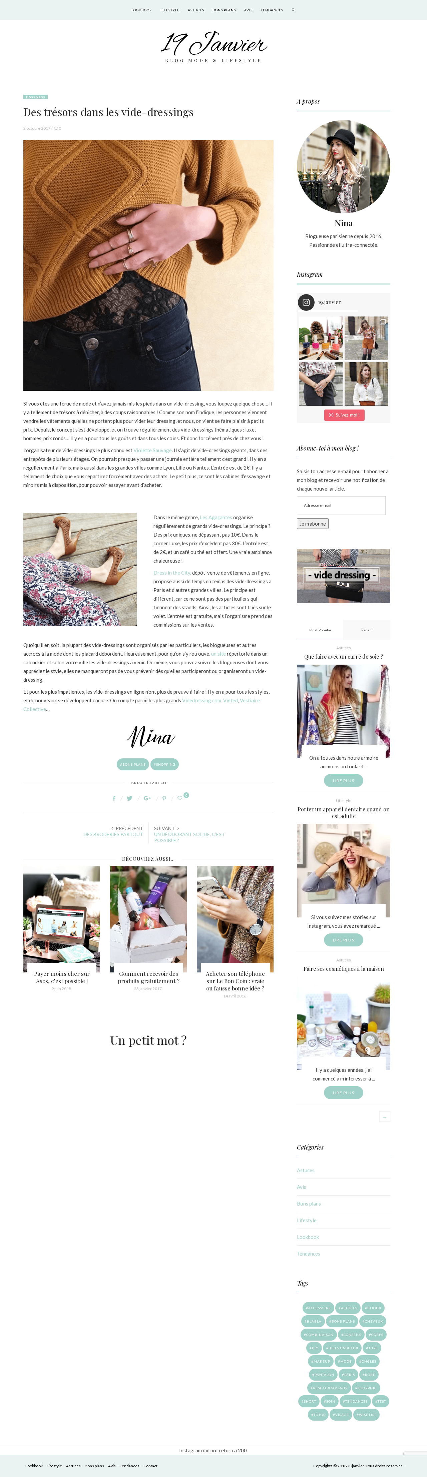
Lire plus (343, 780)
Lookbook (141, 10)
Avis (248, 10)
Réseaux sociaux (330, 1388)
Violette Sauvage (152, 450)
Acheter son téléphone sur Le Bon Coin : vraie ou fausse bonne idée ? (235, 981)
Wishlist (367, 1415)
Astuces (196, 10)
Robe (370, 1375)
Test (382, 1401)
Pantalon (324, 1375)
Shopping (165, 764)
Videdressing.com (201, 700)
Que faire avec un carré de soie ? (343, 656)
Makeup (322, 1361)
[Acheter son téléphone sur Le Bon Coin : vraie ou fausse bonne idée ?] (235, 919)
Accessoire (319, 1308)
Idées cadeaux (343, 1348)
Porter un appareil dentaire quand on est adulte (344, 812)
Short (310, 1401)
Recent (367, 630)
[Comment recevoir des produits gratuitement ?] (148, 919)
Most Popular (320, 630)
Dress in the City (171, 573)
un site (218, 654)
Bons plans (224, 10)
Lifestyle (169, 10)
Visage (342, 1415)
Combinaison (320, 1335)
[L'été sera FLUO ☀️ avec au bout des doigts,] (321, 338)
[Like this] (180, 798)
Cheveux (374, 1321)
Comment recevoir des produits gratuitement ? (148, 977)
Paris (349, 1375)
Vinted (230, 700)
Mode (346, 1361)
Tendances (272, 10)
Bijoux (374, 1308)
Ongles (369, 1361)
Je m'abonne (313, 524)
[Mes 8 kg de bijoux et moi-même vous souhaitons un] (321, 384)
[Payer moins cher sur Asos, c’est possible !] (61, 919)
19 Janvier (213, 45)
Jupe (373, 1348)
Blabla (314, 1321)
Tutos (319, 1415)
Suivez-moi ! (348, 415)
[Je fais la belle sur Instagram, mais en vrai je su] (366, 384)
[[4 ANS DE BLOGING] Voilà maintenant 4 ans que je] (366, 338)
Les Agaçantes (216, 517)
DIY (315, 1348)
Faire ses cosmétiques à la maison (344, 968)
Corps (377, 1335)
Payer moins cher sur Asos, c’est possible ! (62, 977)
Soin (330, 1401)
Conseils (352, 1335)
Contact (150, 1465)
